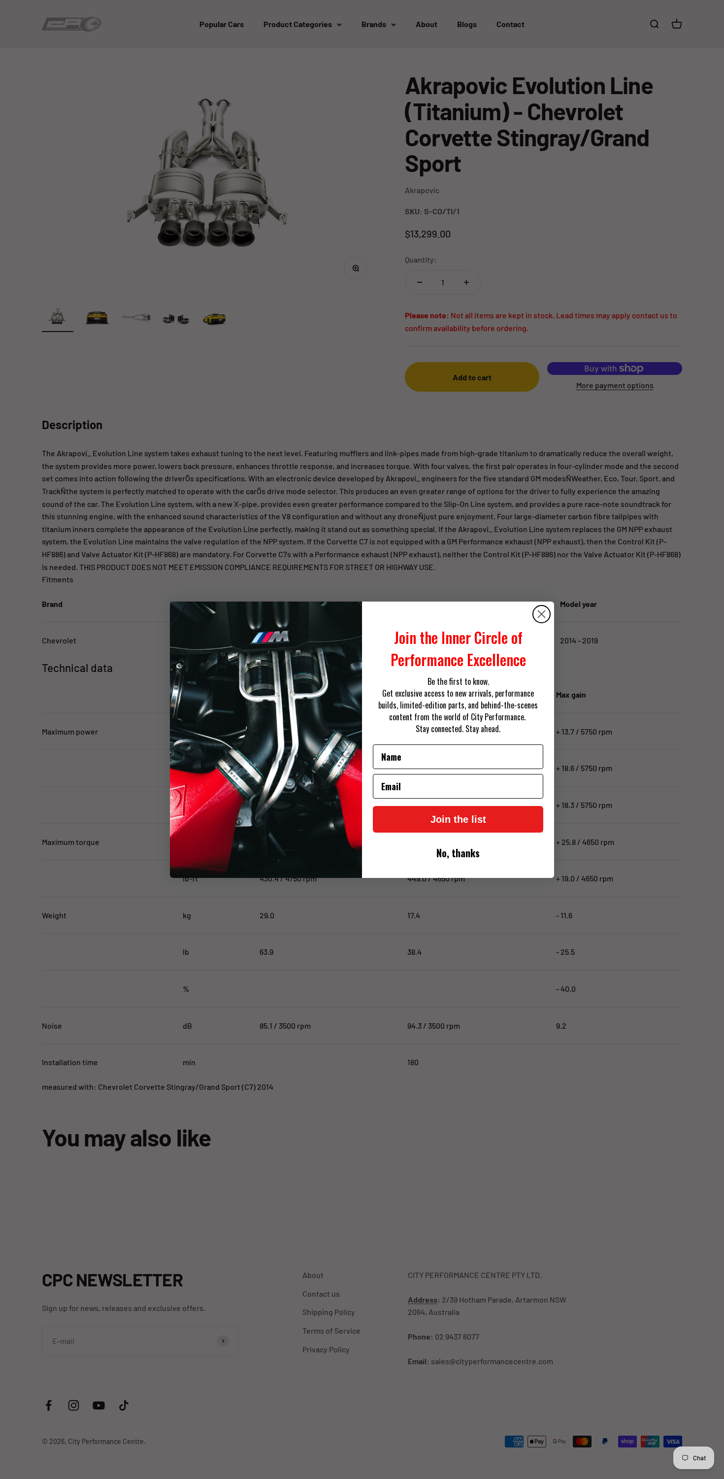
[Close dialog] (541, 614)
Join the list (458, 819)
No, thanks (458, 852)
